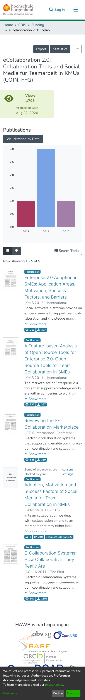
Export (41, 49)
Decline (58, 693)
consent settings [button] (67, 471)
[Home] (18, 9)
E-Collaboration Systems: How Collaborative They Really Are (50, 559)
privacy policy (54, 685)
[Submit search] (51, 9)
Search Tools (68, 250)
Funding (37, 25)
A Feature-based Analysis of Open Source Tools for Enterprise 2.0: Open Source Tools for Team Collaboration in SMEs (50, 359)
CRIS (22, 25)
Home (8, 25)
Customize (10, 693)
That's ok (73, 693)
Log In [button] (60, 9)
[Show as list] (7, 251)
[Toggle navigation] (76, 10)
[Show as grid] (16, 251)
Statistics (60, 49)
